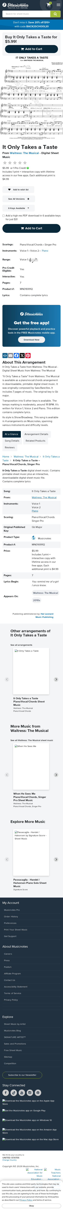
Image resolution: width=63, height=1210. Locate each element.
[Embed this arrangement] (5, 355)
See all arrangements (21, 645)
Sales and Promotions (15, 1044)
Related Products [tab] (35, 441)
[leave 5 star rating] (24, 163)
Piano (45, 251)
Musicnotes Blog (12, 1031)
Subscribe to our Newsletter (22, 1075)
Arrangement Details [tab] (36, 434)
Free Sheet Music (13, 1050)
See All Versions (16, 199)
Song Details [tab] (12, 441)
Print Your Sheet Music (15, 930)
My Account (10, 903)
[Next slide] (56, 679)
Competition (10, 1063)
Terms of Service (12, 993)
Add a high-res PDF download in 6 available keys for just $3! (33, 218)
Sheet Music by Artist (15, 1024)
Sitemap (8, 1057)
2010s (36, 600)
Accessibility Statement (15, 987)
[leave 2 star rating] (9, 163)
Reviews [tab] (10, 447)
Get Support (10, 936)
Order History (11, 917)
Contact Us (9, 980)
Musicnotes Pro (12, 910)
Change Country (9, 1160)
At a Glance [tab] (11, 434)
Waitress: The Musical (24, 153)
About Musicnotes (15, 946)
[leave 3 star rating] (14, 163)
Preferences (10, 923)
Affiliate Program (12, 974)
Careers (8, 954)
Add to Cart (33, 228)
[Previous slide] (7, 679)
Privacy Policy (11, 1000)
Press (7, 960)
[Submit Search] (55, 14)
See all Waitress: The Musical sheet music (31, 740)
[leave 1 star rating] (4, 163)
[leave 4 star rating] (19, 163)
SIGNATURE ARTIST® (15, 1037)
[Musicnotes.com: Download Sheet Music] (15, 5)
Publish (7, 967)
